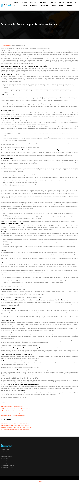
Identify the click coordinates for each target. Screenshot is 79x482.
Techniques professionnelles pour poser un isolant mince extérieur (15, 423)
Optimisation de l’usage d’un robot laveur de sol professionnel (63, 401)
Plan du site (39, 481)
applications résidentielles (33, 4)
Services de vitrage (16, 5)
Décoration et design (61, 4)
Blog (76, 2)
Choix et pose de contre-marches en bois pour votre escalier (14, 413)
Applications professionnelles (44, 4)
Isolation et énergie (53, 4)
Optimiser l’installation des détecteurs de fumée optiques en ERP (15, 429)
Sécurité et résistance (69, 4)
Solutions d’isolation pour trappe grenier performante (13, 415)
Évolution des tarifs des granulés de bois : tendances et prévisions (15, 408)
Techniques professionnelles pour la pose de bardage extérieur (15, 425)
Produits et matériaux (24, 4)
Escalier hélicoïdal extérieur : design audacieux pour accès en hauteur (16, 427)
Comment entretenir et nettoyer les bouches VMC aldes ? (15, 401)
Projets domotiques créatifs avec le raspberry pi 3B (12, 406)
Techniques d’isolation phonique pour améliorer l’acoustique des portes (17, 410)
